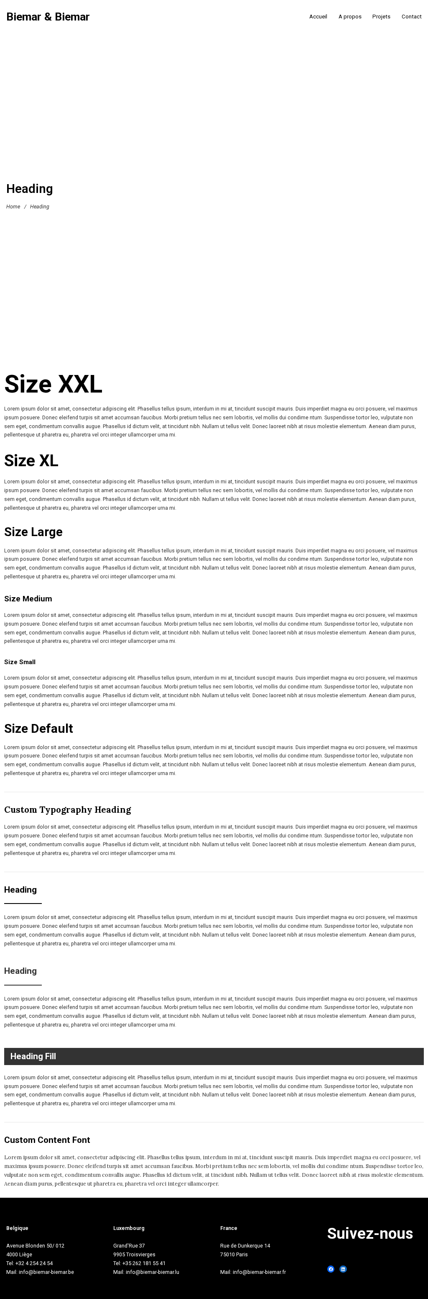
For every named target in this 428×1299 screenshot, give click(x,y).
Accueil (318, 16)
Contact (412, 16)
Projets (381, 16)
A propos (350, 16)
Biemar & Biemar (48, 17)
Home (13, 206)
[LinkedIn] (342, 1269)
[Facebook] (330, 1269)
